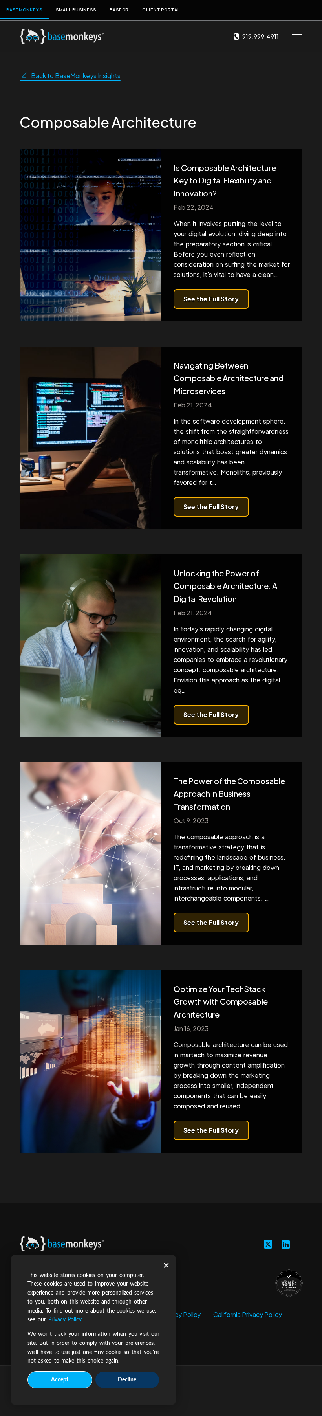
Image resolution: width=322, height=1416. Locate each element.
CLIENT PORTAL (161, 10)
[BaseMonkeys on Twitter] (268, 1244)
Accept (59, 1380)
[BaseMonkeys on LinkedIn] (286, 1244)
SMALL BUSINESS (76, 10)
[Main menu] (297, 36)
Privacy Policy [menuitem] (181, 1314)
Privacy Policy (65, 1319)
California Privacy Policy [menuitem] (247, 1314)
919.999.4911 (260, 36)
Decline (127, 1380)
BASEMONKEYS (24, 10)
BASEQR (119, 10)
